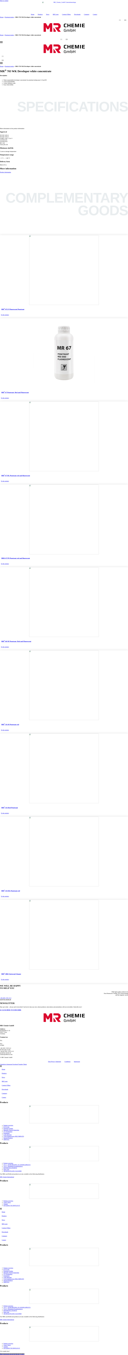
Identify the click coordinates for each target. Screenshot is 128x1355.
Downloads (77, 14)
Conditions (67, 1061)
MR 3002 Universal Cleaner (11, 974)
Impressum (77, 1061)
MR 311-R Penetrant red (10, 724)
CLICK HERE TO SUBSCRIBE (11, 1010)
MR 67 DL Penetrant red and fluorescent (15, 475)
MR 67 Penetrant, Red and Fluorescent (15, 392)
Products (40, 14)
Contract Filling (66, 14)
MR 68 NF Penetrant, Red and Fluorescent (16, 641)
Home (32, 14)
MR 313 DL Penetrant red (10, 891)
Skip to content (4, 0)
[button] (5, 999)
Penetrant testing (9, 17)
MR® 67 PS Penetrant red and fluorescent (15, 558)
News (47, 14)
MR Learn (56, 14)
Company (86, 14)
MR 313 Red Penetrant (9, 808)
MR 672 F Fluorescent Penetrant (12, 309)
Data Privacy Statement (54, 1061)
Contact (95, 14)
